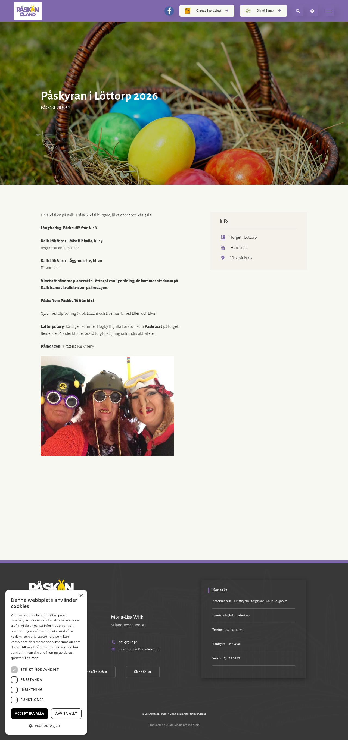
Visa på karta (241, 258)
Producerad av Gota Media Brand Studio (174, 724)
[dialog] (46, 662)
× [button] (81, 596)
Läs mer (31, 658)
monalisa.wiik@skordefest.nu (139, 649)
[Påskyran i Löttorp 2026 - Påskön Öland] (28, 11)
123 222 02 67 (231, 658)
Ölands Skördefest (208, 10)
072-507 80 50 (128, 642)
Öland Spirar (265, 10)
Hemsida (238, 247)
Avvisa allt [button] (66, 713)
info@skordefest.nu (236, 615)
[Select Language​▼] (312, 10)
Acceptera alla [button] (29, 713)
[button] (46, 725)
